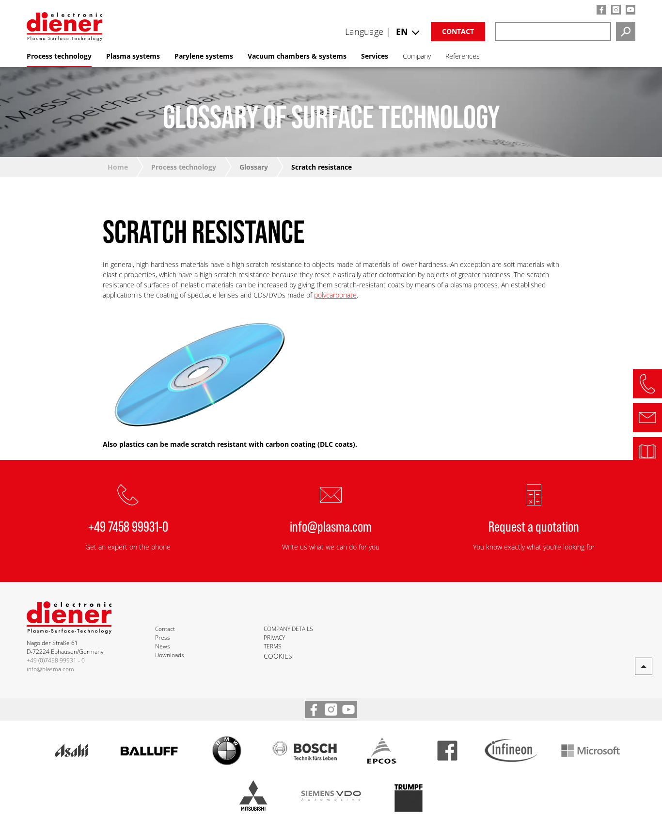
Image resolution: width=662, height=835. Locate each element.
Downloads (169, 655)
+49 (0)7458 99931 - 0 (56, 660)
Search (625, 31)
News (162, 646)
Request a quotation (534, 526)
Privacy (274, 637)
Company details (288, 629)
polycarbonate (335, 294)
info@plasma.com (331, 526)
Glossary (253, 167)
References (462, 56)
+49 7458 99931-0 (128, 526)
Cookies (278, 656)
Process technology (183, 167)
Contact (458, 31)
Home (118, 167)
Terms (273, 646)
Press (162, 637)
